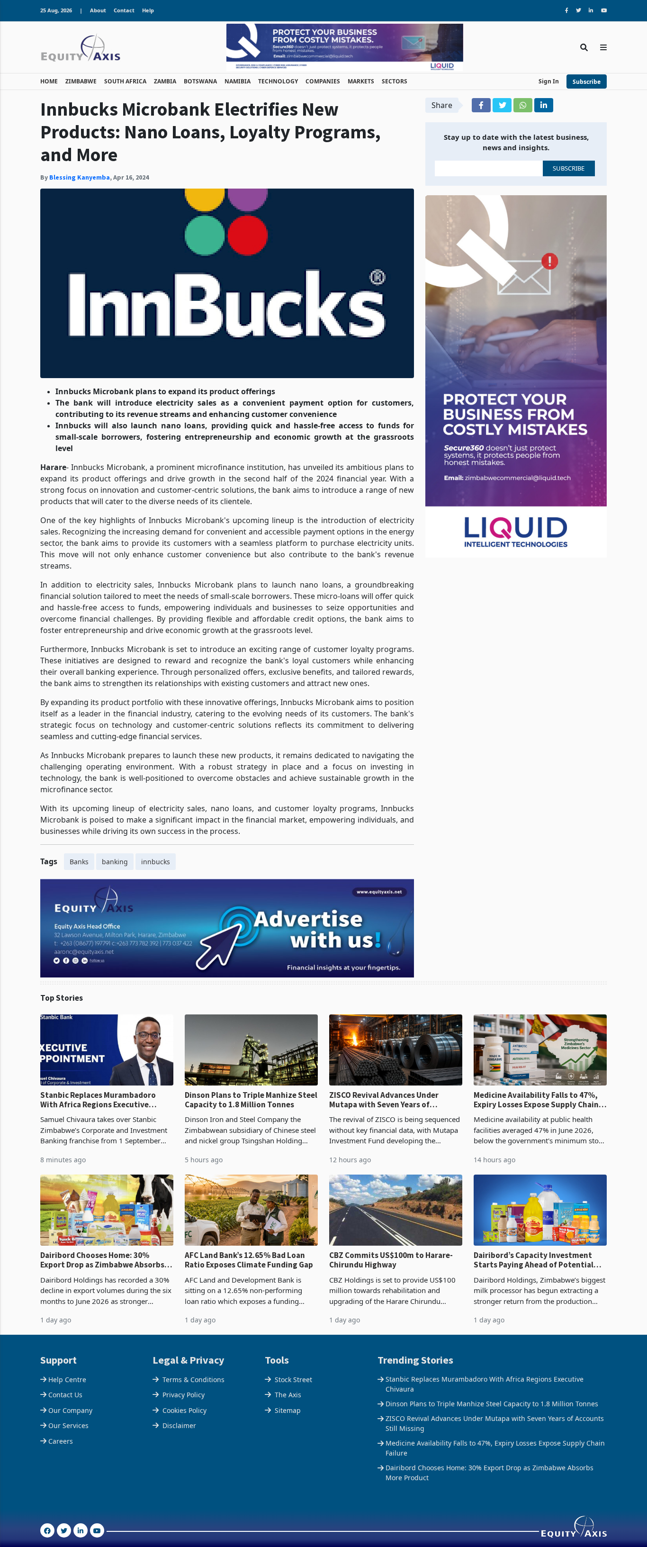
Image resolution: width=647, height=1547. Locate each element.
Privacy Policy (183, 1394)
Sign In (549, 81)
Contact (124, 10)
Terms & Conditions (193, 1379)
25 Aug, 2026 (56, 10)
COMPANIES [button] (323, 81)
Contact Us (65, 1394)
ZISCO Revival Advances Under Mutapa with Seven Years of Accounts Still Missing (384, 1100)
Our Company (70, 1410)
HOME (49, 81)
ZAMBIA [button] (165, 81)
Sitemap (288, 1410)
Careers (60, 1441)
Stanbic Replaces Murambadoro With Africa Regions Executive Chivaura (98, 1100)
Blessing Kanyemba (79, 177)
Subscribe (587, 82)
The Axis (288, 1394)
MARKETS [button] (361, 81)
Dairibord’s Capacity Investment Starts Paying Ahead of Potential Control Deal (533, 1260)
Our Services (68, 1425)
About (98, 10)
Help (148, 10)
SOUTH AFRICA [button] (125, 81)
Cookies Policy (184, 1410)
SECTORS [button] (394, 81)
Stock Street (293, 1379)
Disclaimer (179, 1425)
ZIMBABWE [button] (81, 81)
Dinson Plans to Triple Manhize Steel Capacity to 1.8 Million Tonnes (251, 1100)
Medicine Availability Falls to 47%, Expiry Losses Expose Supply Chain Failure (536, 1100)
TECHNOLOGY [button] (278, 81)
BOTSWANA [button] (200, 81)
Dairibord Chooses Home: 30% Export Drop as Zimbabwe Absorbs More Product (102, 1260)
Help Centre (67, 1379)
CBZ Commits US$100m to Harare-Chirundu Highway (391, 1260)
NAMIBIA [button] (238, 81)
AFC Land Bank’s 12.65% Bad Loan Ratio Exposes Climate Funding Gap (249, 1260)
